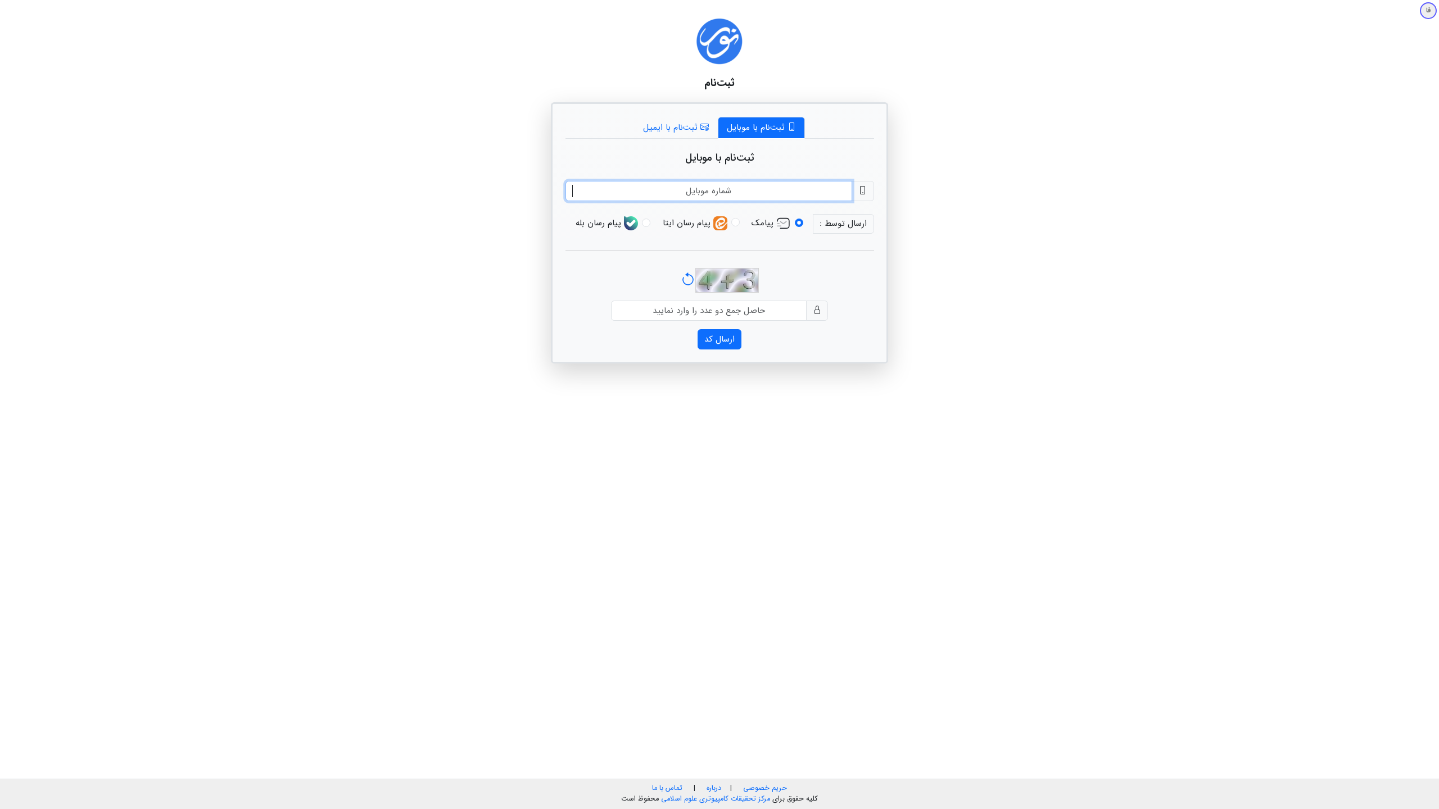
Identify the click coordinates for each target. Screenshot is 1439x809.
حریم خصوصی (765, 788)
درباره (712, 788)
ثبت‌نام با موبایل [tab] (757, 127)
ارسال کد (719, 339)
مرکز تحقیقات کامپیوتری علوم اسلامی (715, 799)
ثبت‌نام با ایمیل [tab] (671, 127)
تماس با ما (667, 788)
